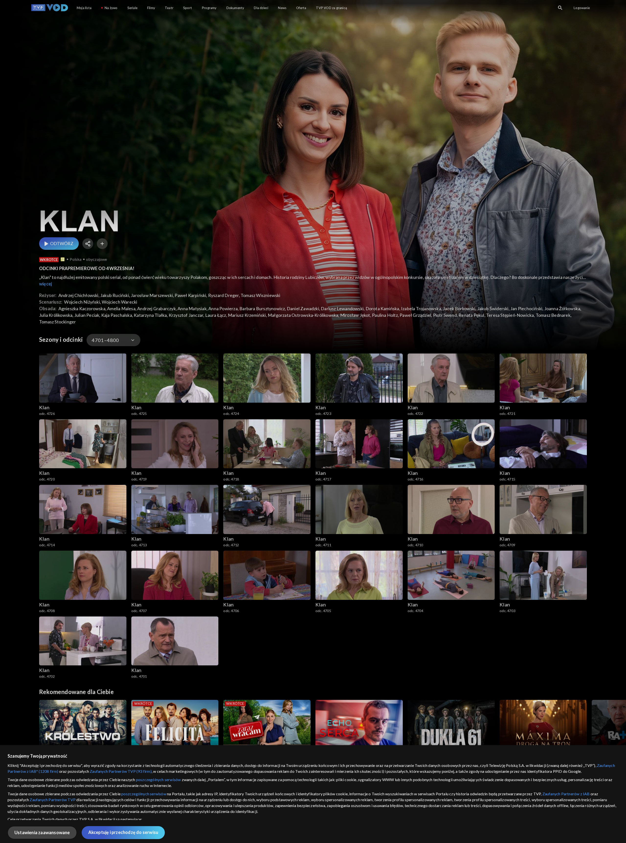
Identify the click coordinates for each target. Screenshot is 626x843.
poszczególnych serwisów (158, 779)
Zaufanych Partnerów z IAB (566, 793)
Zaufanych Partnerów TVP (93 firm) (121, 771)
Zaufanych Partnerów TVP (53, 799)
